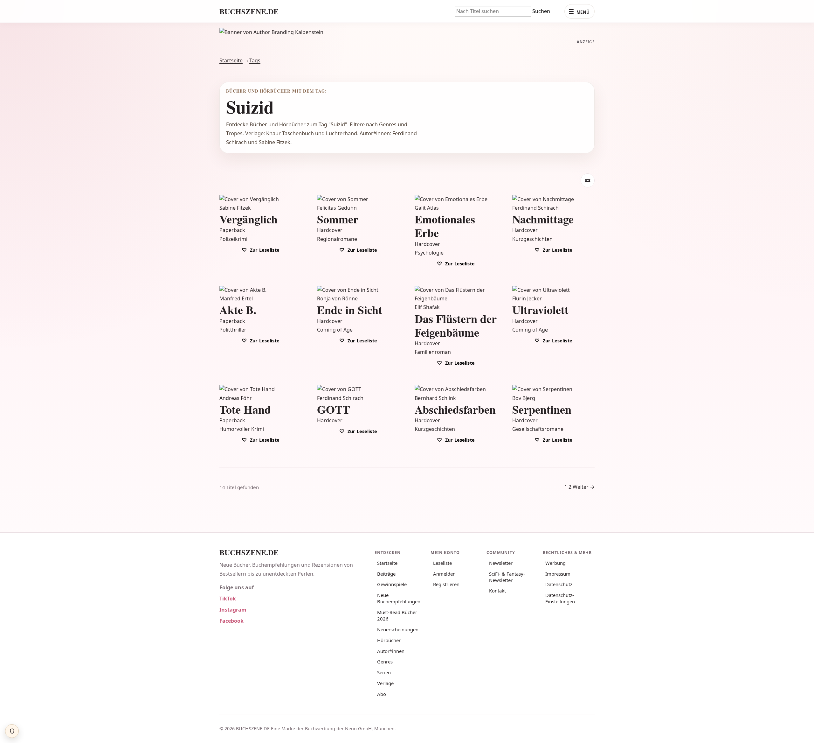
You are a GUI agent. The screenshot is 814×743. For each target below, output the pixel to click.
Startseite (231, 60)
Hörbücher (389, 640)
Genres (385, 661)
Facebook (231, 620)
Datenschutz (558, 584)
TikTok (227, 598)
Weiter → (584, 486)
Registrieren (446, 584)
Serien (384, 672)
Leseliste (442, 563)
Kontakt (497, 590)
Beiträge (386, 574)
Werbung (555, 563)
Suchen (541, 11)
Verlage (385, 683)
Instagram (232, 609)
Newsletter (501, 563)
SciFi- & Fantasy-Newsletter (507, 577)
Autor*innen (390, 651)
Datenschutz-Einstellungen (560, 598)
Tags (254, 60)
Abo (381, 694)
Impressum (557, 574)
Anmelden (444, 574)
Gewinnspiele (392, 584)
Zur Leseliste (264, 250)
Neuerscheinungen (397, 629)
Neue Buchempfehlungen (398, 598)
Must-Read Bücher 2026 (397, 615)
